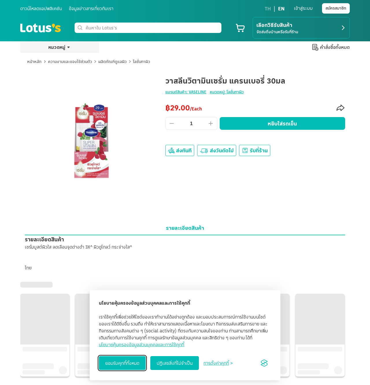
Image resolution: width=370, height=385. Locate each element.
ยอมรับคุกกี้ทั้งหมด (122, 363)
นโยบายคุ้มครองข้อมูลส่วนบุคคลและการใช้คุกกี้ (141, 344)
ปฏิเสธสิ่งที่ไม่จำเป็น (175, 363)
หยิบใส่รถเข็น (282, 123)
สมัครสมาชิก (335, 8)
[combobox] (152, 28)
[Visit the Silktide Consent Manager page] (264, 363)
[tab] (185, 227)
